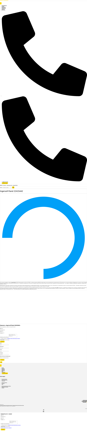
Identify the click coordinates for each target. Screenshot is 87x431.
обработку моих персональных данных (13, 338)
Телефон (2, 419)
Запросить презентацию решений (84, 401)
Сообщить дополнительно (4, 337)
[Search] (13, 187)
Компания (2, 416)
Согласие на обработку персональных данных (6, 405)
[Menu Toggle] (1, 3)
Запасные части (9, 185)
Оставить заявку (4, 183)
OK (1, 362)
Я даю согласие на (10, 338)
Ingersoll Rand (15, 185)
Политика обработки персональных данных (18, 405)
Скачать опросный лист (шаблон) (6, 427)
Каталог (4, 185)
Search (1, 187)
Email (1, 331)
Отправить (2, 359)
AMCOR (1, 185)
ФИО (1, 328)
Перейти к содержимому (4, 0)
